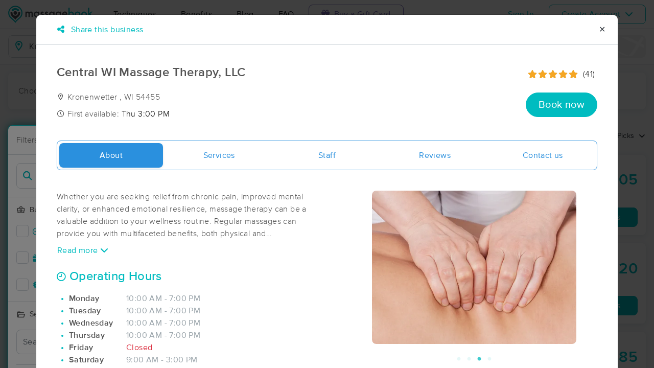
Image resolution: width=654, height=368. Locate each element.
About (111, 155)
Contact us (543, 155)
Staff (327, 155)
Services (219, 155)
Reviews (435, 155)
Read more (78, 250)
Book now (562, 105)
